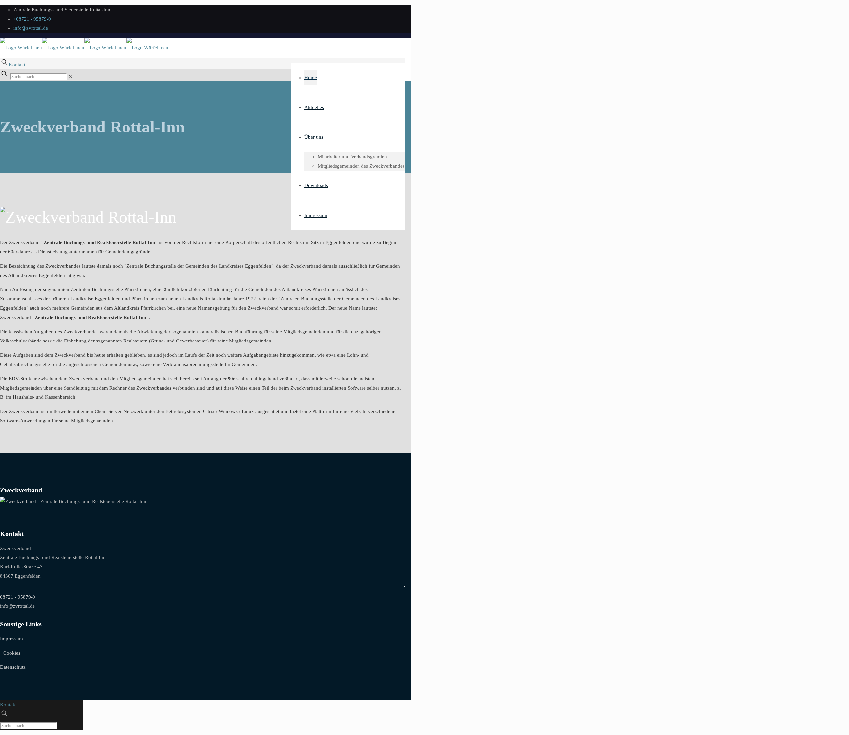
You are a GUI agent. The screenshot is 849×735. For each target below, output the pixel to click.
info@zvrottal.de (30, 28)
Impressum (11, 638)
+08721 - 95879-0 (32, 19)
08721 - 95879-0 (17, 597)
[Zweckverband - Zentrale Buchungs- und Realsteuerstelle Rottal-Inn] (84, 47)
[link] (70, 76)
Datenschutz (13, 667)
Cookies (11, 653)
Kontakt (17, 64)
